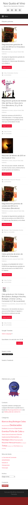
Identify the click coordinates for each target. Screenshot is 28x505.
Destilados (5, 428)
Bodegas (6, 230)
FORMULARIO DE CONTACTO (12, 412)
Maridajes (5, 440)
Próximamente (18, 440)
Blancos (5, 422)
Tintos (4, 446)
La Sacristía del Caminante (9, 457)
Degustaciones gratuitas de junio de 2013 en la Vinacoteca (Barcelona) (13, 46)
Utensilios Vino (10, 446)
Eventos (16, 73)
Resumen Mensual (15, 179)
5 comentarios (7, 75)
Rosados (18, 442)
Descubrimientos (5, 425)
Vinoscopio (5, 468)
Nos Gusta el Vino (14, 3)
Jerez (20, 437)
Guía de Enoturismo (11, 434)
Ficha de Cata (15, 431)
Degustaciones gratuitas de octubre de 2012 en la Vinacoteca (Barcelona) (12, 206)
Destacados (10, 73)
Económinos (11, 428)
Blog (10, 422)
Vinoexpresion (6, 465)
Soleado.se (5, 462)
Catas (5, 73)
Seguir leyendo (7, 67)
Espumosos (18, 428)
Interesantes (14, 437)
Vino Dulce (16, 446)
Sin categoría (23, 442)
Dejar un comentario (9, 232)
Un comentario (8, 133)
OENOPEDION (6, 460)
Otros (12, 440)
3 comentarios (7, 282)
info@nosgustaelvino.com (14, 410)
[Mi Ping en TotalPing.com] (5, 486)
